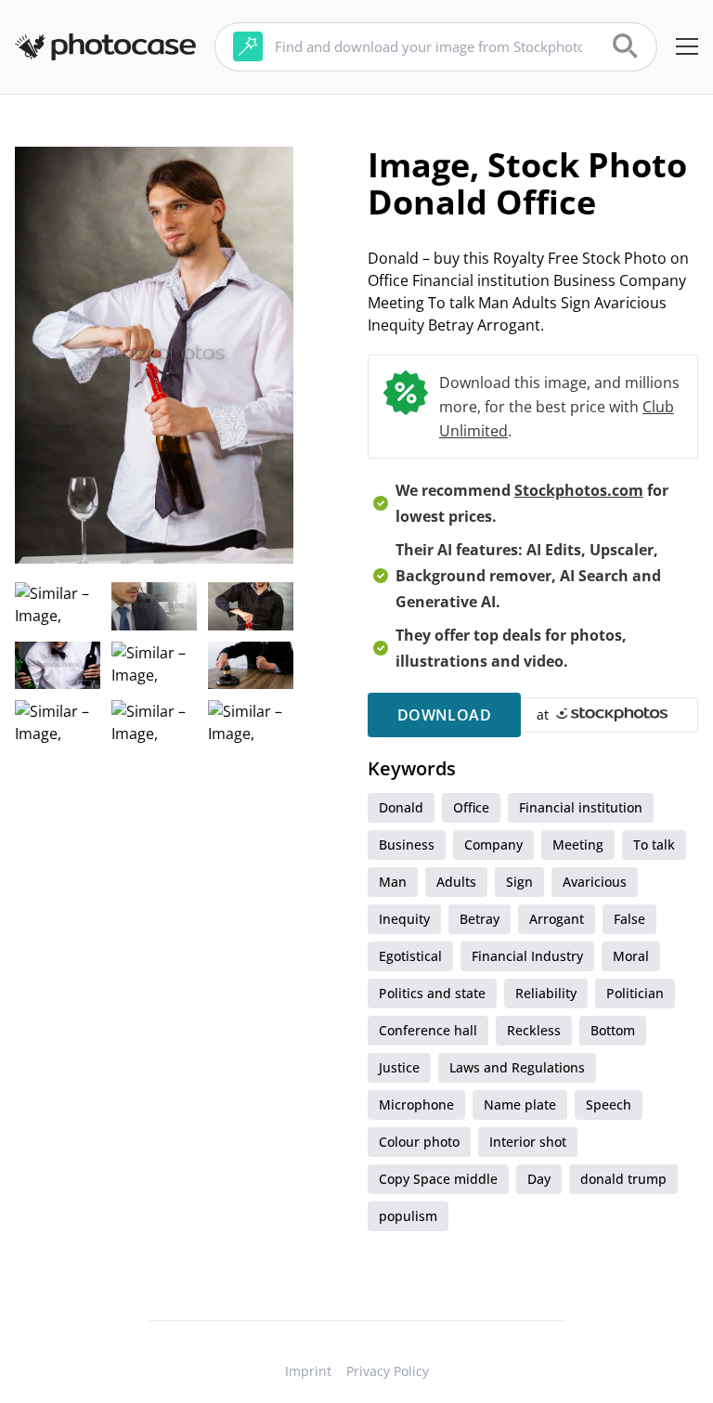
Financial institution (580, 807)
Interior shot (527, 1141)
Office (471, 807)
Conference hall (428, 1030)
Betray (479, 919)
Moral (631, 956)
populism (408, 1216)
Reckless (534, 1030)
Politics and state (432, 993)
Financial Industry (527, 956)
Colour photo (419, 1141)
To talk (654, 844)
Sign (519, 881)
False (629, 919)
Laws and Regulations (517, 1067)
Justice (399, 1067)
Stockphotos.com (578, 490)
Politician (635, 993)
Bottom (612, 1030)
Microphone (416, 1104)
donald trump (623, 1179)
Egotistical (410, 956)
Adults (456, 881)
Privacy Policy (387, 1371)
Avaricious (595, 881)
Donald (401, 807)
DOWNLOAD (444, 715)
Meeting (577, 844)
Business (406, 844)
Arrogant (556, 919)
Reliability (546, 993)
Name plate (520, 1104)
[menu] (687, 46)
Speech (608, 1104)
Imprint (308, 1371)
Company (493, 844)
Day (539, 1179)
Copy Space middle (438, 1179)
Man (393, 881)
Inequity (404, 919)
